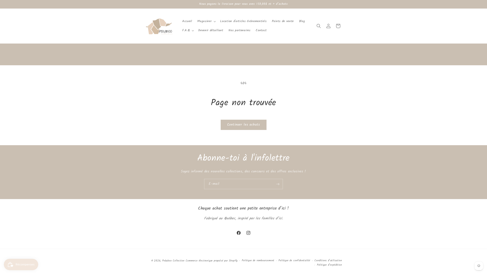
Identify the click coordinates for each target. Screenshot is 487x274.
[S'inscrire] (278, 184)
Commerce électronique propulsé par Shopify (212, 261)
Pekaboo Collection (173, 261)
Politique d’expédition (329, 265)
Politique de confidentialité (294, 261)
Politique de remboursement (258, 261)
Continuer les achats (243, 124)
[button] (206, 21)
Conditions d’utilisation (328, 261)
